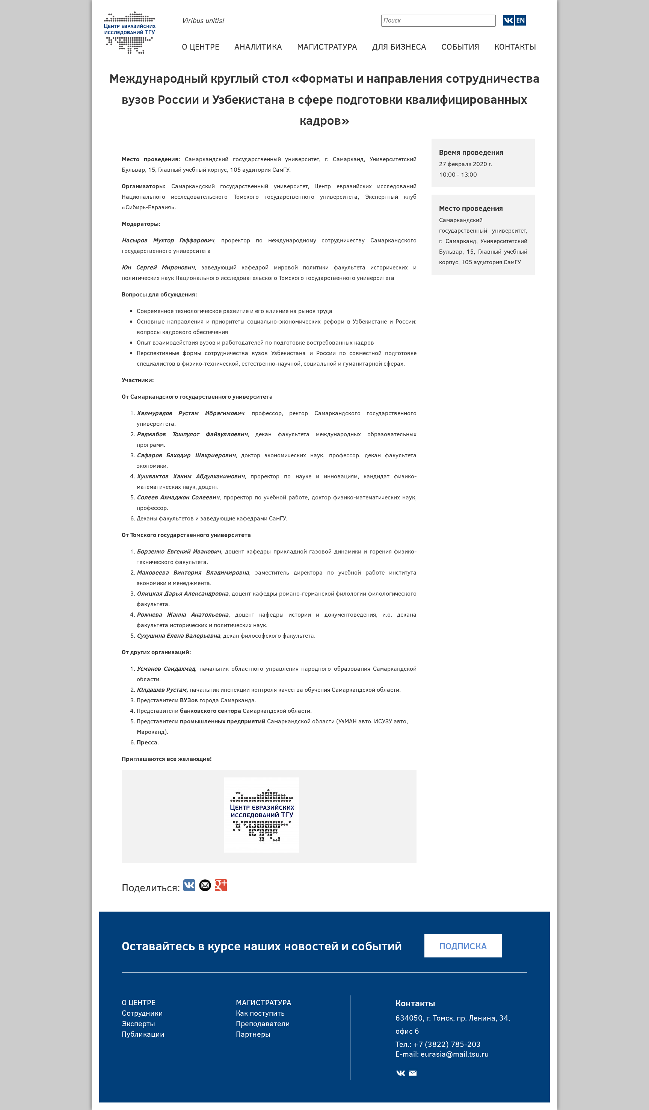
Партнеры (253, 1032)
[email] (205, 889)
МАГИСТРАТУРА (327, 46)
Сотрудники (142, 1011)
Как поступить (260, 1011)
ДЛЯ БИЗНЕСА (399, 46)
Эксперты (138, 1022)
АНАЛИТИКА (258, 46)
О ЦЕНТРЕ (200, 46)
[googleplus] (221, 889)
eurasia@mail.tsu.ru (455, 1053)
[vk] (189, 889)
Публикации (143, 1032)
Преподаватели (263, 1022)
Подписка (463, 945)
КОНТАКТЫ (515, 46)
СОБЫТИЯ (460, 46)
